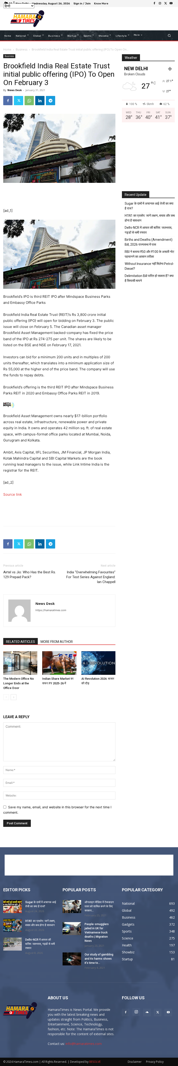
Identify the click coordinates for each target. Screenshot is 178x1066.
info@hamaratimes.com (84, 1043)
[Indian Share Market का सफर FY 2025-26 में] (59, 663)
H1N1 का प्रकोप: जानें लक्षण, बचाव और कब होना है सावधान (150, 218)
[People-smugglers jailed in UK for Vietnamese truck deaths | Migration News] (72, 928)
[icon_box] (101, 4)
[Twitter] (165, 3)
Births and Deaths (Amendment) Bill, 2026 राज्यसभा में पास (148, 242)
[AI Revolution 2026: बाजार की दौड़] (98, 663)
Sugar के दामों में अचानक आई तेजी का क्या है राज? (149, 206)
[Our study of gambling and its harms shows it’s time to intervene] (72, 958)
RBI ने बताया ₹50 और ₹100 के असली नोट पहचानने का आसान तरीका (149, 254)
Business (21, 49)
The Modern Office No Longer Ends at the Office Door (18, 683)
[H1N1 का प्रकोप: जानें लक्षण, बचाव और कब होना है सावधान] (12, 925)
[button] (169, 35)
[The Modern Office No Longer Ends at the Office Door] (20, 663)
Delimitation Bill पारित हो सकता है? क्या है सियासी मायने (149, 278)
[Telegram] (50, 100)
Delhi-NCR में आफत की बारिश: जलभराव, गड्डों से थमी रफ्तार (148, 230)
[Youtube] (171, 3)
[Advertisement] (111, 19)
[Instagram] (160, 3)
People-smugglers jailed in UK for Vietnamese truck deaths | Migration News (97, 932)
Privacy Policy (155, 1062)
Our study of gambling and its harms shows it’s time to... (99, 958)
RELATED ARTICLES (20, 642)
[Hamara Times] (27, 18)
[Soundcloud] (147, 1012)
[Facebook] (154, 3)
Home (7, 49)
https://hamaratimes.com (50, 610)
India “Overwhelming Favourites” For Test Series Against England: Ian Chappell (90, 577)
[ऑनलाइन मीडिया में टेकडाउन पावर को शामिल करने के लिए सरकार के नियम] (72, 906)
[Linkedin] (39, 100)
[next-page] (13, 697)
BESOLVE (95, 1062)
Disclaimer (135, 1062)
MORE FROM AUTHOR (57, 642)
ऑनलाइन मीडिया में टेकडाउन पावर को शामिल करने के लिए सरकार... (99, 906)
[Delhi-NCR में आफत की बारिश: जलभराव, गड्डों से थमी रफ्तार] (12, 944)
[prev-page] (6, 697)
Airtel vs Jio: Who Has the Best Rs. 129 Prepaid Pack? (29, 574)
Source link (12, 494)
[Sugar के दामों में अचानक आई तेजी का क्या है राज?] (12, 906)
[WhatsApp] (29, 100)
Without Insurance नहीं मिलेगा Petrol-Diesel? (149, 266)
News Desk (14, 90)
